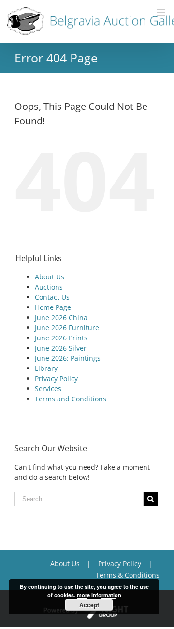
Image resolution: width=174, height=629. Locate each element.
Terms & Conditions (128, 575)
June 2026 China (61, 317)
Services (48, 388)
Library (46, 368)
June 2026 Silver (61, 348)
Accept (89, 604)
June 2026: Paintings (68, 358)
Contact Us (52, 297)
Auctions (49, 286)
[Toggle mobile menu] (162, 12)
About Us (49, 276)
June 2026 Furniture (67, 327)
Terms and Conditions (70, 398)
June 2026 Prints (61, 337)
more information (99, 594)
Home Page (53, 307)
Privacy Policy (56, 378)
